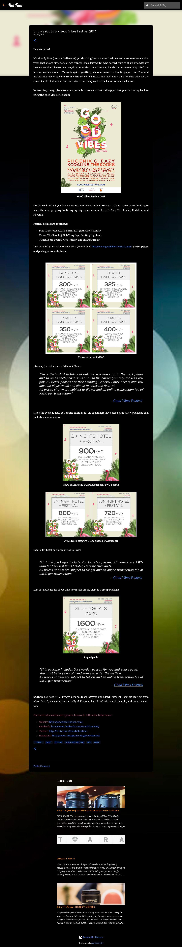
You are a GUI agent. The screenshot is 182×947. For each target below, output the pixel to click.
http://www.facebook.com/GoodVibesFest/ (75, 726)
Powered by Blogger (92, 937)
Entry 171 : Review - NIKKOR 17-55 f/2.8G (76, 907)
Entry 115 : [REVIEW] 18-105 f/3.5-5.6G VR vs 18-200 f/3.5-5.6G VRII (88, 810)
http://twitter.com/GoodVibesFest (68, 731)
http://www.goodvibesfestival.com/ (111, 246)
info (89, 742)
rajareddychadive (97, 943)
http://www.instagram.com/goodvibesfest (76, 735)
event (48, 742)
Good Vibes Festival (127, 400)
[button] (35, 40)
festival (58, 742)
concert (39, 742)
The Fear (15, 5)
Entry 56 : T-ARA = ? (66, 859)
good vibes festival (75, 742)
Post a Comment (41, 766)
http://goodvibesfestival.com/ (65, 722)
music (96, 742)
